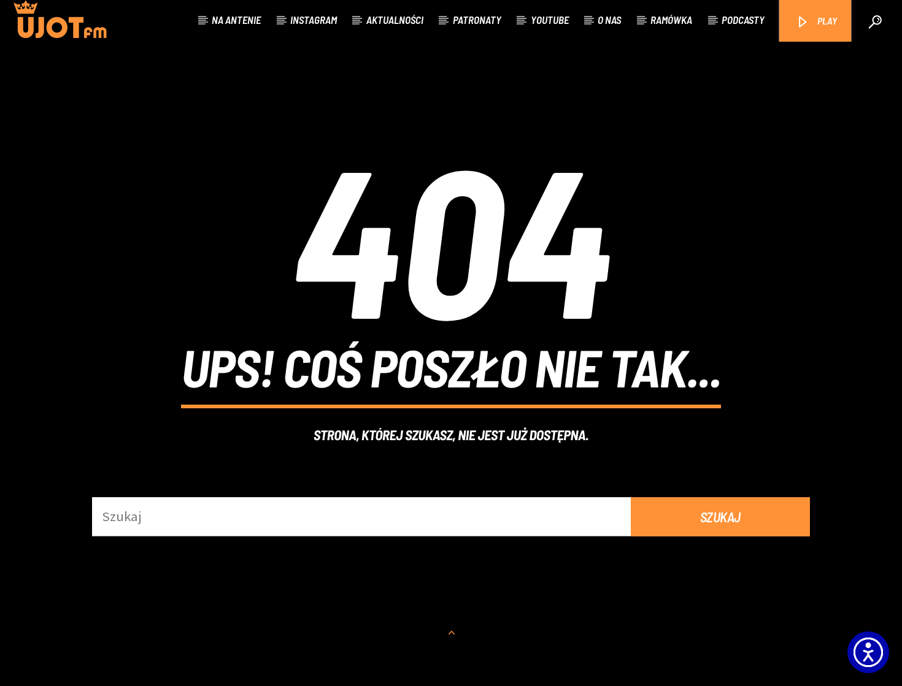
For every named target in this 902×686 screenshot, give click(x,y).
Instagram (313, 19)
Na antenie (236, 19)
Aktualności (394, 19)
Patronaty (477, 19)
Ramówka (671, 19)
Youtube (550, 19)
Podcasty (743, 19)
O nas (609, 19)
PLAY (826, 20)
